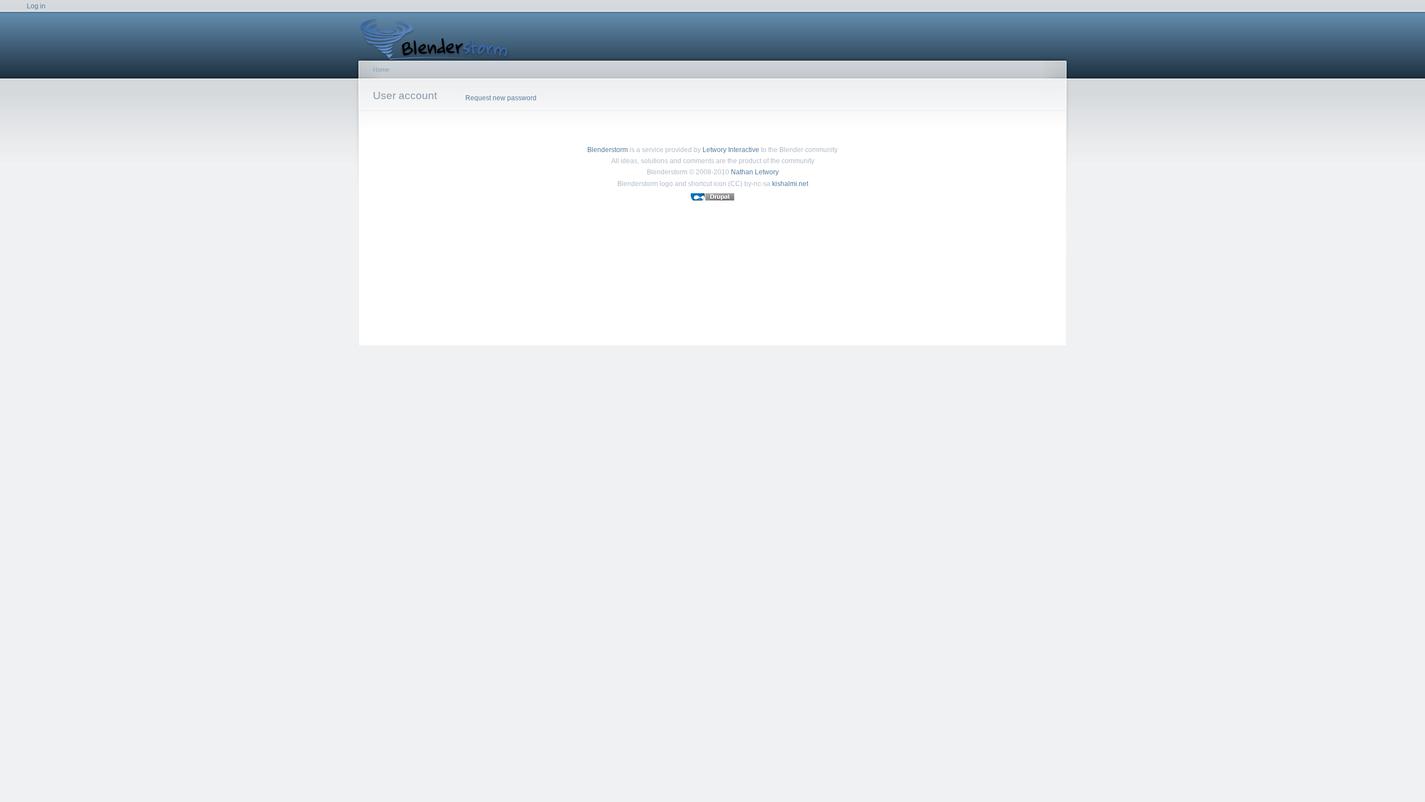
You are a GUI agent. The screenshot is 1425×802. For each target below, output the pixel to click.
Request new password (501, 98)
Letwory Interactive (730, 150)
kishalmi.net (790, 184)
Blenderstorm (607, 150)
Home (381, 69)
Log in (36, 6)
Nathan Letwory (755, 172)
